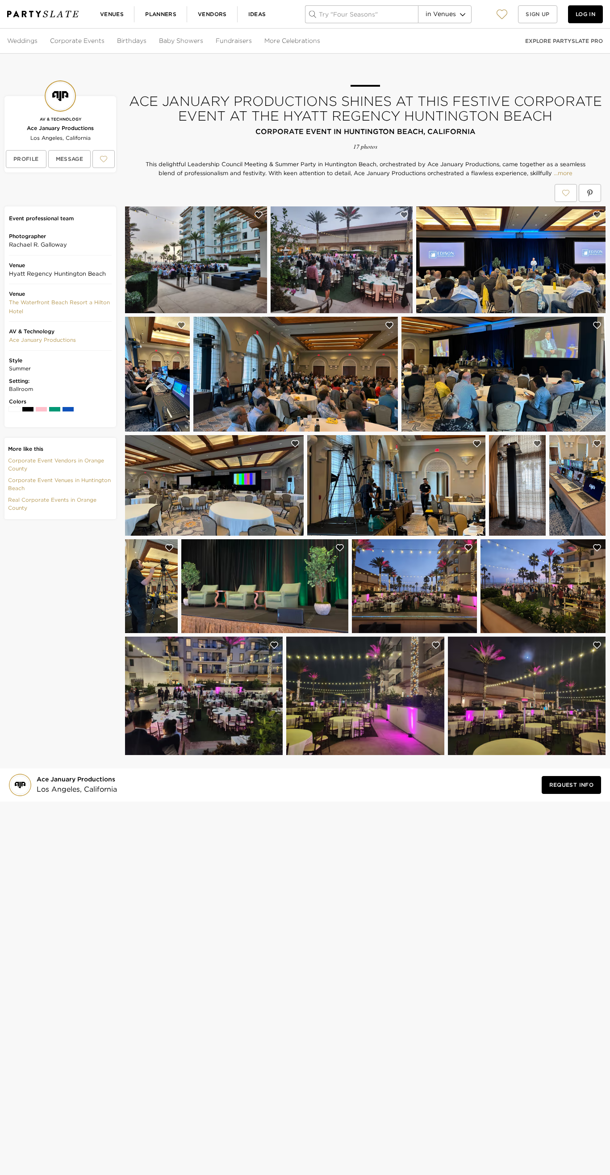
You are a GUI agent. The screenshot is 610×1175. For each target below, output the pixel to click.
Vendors (212, 14)
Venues (112, 14)
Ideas (257, 14)
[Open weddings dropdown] (38, 41)
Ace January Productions (60, 128)
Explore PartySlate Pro (564, 41)
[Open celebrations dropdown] (321, 41)
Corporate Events (77, 40)
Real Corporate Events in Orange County (52, 503)
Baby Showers (181, 40)
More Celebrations (292, 40)
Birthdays (131, 40)
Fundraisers (234, 40)
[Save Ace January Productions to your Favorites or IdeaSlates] (103, 159)
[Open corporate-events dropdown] (105, 41)
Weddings (22, 40)
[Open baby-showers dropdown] (204, 41)
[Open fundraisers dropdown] (253, 41)
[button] (502, 14)
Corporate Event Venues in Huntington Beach (59, 484)
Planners (160, 14)
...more (562, 173)
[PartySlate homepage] (43, 14)
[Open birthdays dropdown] (147, 41)
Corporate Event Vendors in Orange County (56, 464)
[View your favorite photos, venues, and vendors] (502, 14)
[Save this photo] (259, 215)
